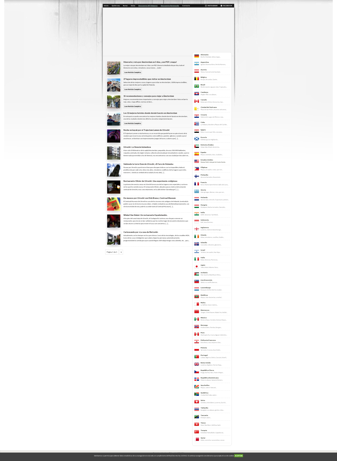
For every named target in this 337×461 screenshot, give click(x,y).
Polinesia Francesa (208, 340)
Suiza (203, 400)
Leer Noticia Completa (132, 72)
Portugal (204, 355)
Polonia (204, 348)
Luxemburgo (206, 288)
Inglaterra (205, 227)
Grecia (203, 190)
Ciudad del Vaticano (209, 107)
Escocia (204, 137)
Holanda (204, 197)
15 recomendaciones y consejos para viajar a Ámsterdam (148, 96)
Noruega (204, 325)
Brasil (203, 85)
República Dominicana (210, 378)
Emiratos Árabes (207, 145)
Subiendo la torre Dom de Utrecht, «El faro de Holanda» (148, 164)
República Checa (207, 370)
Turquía (204, 430)
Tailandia (204, 408)
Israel (203, 250)
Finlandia (204, 175)
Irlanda (203, 235)
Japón (203, 265)
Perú (202, 333)
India (203, 212)
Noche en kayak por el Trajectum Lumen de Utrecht (146, 130)
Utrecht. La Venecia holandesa (137, 147)
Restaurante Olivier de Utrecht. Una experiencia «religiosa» (150, 181)
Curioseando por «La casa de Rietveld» (140, 232)
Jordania (204, 273)
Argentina (205, 62)
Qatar (203, 438)
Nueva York (205, 162)
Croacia (204, 115)
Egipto (203, 130)
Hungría (204, 205)
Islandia (204, 242)
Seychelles (205, 385)
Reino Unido (206, 363)
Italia (203, 258)
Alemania (204, 55)
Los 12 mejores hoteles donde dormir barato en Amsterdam (150, 113)
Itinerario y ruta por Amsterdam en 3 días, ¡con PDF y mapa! (150, 62)
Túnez (203, 423)
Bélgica (204, 77)
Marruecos (205, 310)
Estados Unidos (207, 160)
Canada (204, 100)
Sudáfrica (204, 393)
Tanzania (204, 415)
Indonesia (205, 220)
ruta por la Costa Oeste (217, 162)
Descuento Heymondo (170, 6)
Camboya (204, 92)
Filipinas (204, 167)
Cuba (203, 122)
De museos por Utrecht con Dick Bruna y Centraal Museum (149, 198)
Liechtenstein (206, 280)
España (203, 152)
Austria (204, 70)
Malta (203, 303)
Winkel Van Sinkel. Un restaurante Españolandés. (145, 215)
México (204, 318)
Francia (204, 182)
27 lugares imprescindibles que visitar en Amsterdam (147, 79)
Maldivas (204, 295)
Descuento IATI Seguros (148, 6)
